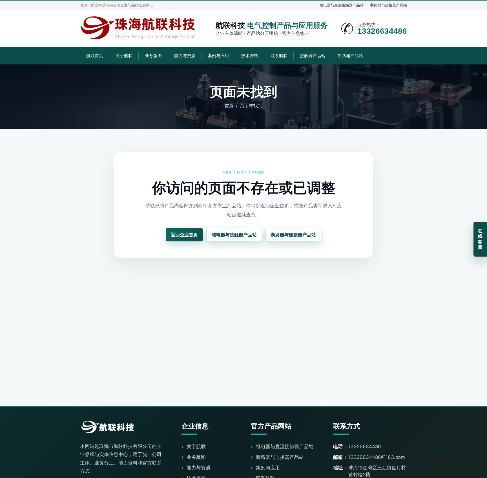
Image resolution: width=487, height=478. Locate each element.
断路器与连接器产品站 (388, 5)
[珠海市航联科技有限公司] (139, 29)
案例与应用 (218, 55)
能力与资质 (184, 55)
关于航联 (124, 55)
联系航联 (279, 55)
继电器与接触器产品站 (234, 234)
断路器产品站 (350, 55)
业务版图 (153, 55)
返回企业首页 (184, 234)
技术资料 (249, 55)
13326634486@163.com (376, 457)
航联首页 (94, 55)
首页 (229, 105)
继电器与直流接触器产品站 (342, 5)
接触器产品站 (312, 55)
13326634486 (364, 446)
